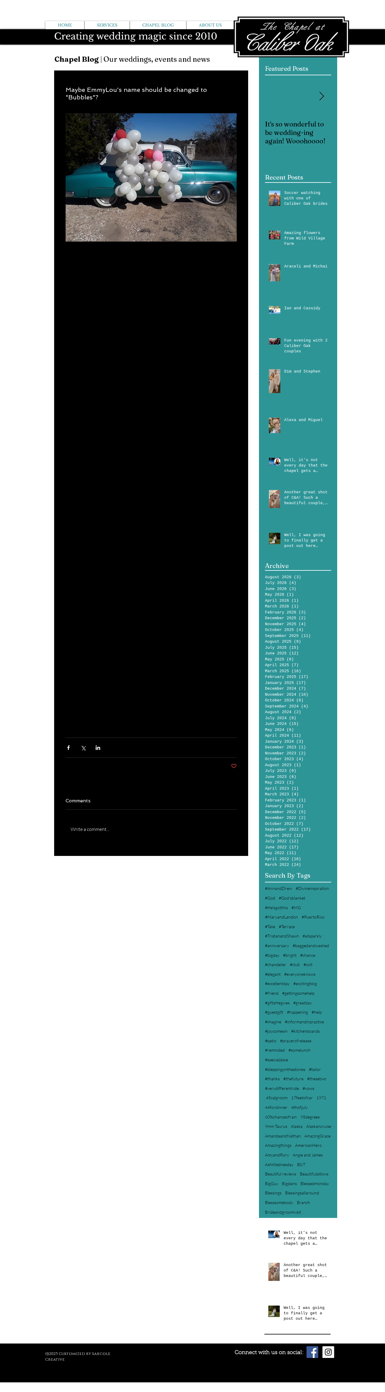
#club (295, 964)
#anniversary (277, 945)
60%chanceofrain (281, 1116)
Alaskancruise (318, 1126)
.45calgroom (276, 1097)
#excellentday (277, 983)
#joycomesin (276, 1031)
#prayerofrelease (295, 1040)
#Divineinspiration (312, 888)
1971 (321, 1097)
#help (317, 1012)
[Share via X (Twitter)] (83, 748)
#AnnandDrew (278, 888)
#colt (308, 964)
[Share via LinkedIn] (98, 748)
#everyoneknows (300, 974)
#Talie (270, 926)
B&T (301, 1164)
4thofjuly (299, 1107)
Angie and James (308, 1154)
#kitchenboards (305, 1031)
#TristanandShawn (282, 935)
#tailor (315, 1069)
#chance (307, 955)
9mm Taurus (276, 1126)
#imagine (273, 1021)
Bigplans (289, 1183)
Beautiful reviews (280, 1173)
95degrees (310, 1116)
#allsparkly (312, 935)
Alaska (297, 1126)
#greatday (302, 1002)
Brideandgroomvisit (283, 1212)
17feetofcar (302, 1097)
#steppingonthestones (285, 1069)
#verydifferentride (282, 1088)
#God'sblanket (292, 897)
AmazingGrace (317, 1135)
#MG (296, 907)
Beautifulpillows (314, 1173)
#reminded (275, 1050)
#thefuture (293, 1078)
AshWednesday (279, 1164)
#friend (272, 993)
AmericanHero (308, 1145)
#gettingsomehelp (298, 993)
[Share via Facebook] (68, 748)
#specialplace (276, 1059)
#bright (290, 955)
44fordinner (276, 1107)
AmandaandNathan (283, 1135)
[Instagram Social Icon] (328, 1352)
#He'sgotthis (276, 907)
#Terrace (287, 926)
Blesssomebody (279, 1202)
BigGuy (271, 1183)
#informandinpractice (304, 1021)
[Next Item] (321, 96)
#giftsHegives (277, 1002)
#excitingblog (305, 983)
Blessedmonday (314, 1183)
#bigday (272, 955)
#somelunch (299, 1050)
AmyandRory (277, 1154)
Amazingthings (278, 1145)
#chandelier (275, 964)
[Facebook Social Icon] (312, 1352)
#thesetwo (316, 1078)
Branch (303, 1202)
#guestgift (274, 1012)
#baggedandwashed (311, 945)
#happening (297, 1012)
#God (270, 897)
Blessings (273, 1192)
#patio (270, 1040)
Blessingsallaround (302, 1192)
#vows (308, 1088)
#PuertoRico (313, 916)
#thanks (272, 1078)
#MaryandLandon (281, 916)
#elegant (273, 974)
